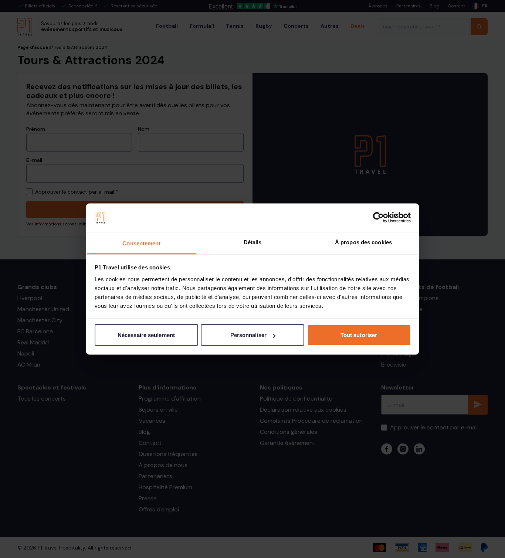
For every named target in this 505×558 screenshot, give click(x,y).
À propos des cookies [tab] (363, 242)
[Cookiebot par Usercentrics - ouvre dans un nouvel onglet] (378, 217)
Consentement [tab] (141, 243)
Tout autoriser (358, 335)
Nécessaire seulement (146, 335)
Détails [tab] (253, 242)
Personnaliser (248, 335)
